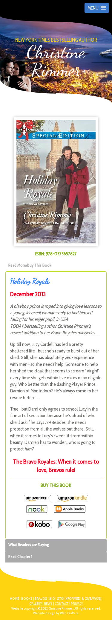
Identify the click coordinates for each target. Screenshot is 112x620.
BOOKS (27, 598)
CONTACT (62, 604)
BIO (52, 598)
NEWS (48, 604)
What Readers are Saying (28, 544)
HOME (14, 598)
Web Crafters (69, 613)
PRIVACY (77, 604)
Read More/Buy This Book (29, 265)
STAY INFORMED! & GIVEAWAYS (79, 598)
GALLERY (35, 604)
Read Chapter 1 (20, 556)
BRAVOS (41, 598)
